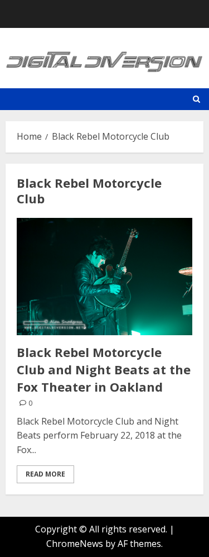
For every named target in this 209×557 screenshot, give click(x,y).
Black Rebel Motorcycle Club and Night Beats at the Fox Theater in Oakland (104, 369)
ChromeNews (74, 543)
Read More (45, 474)
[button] (196, 99)
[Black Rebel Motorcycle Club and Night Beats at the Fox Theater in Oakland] (104, 276)
